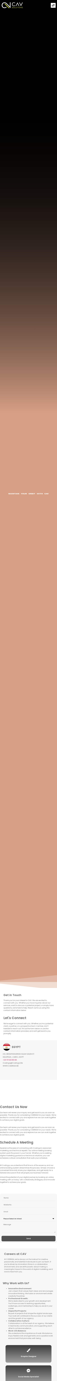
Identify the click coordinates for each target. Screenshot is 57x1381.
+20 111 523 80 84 (10, 1060)
